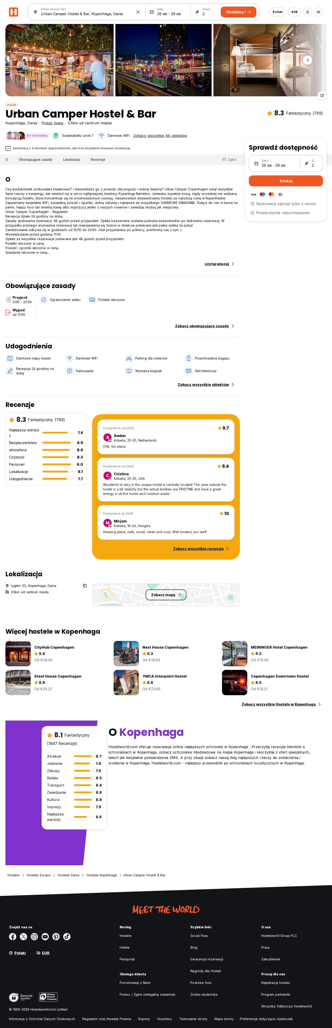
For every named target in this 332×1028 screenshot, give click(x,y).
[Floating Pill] (307, 60)
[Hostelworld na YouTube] (45, 936)
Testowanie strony (193, 1019)
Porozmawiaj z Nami (135, 983)
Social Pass (199, 936)
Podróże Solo (201, 983)
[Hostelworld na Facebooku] (12, 936)
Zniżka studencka (203, 994)
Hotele (125, 947)
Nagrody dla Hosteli (205, 971)
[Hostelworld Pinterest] (56, 936)
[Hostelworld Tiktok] (66, 936)
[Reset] (138, 12)
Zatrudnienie (270, 959)
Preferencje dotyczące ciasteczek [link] (266, 1019)
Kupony (144, 1019)
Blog (193, 947)
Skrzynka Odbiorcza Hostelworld (286, 1006)
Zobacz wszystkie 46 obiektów (160, 135)
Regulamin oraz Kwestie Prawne (106, 1019)
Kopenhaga (15, 123)
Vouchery (164, 1019)
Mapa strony (224, 1019)
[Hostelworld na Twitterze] (23, 936)
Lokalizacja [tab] (71, 159)
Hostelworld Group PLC (279, 936)
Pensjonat (127, 959)
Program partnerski (275, 994)
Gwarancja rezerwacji (206, 959)
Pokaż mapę (52, 123)
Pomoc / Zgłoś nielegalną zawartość (147, 994)
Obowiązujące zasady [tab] (35, 159)
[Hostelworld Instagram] (34, 936)
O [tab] (6, 159)
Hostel (11, 104)
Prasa (265, 947)
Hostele (125, 936)
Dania (32, 123)
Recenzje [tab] (98, 159)
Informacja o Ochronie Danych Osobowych (42, 1019)
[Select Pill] (307, 12)
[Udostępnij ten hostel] (322, 95)
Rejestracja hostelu (275, 983)
